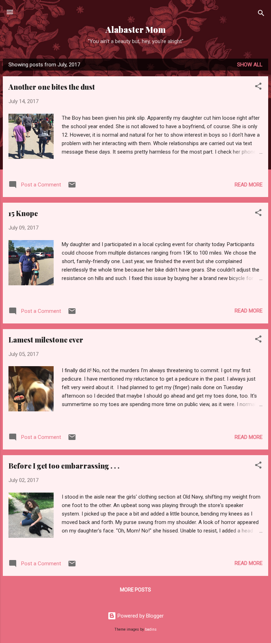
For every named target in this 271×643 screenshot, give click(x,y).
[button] (258, 87)
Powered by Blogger (140, 616)
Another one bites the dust (51, 86)
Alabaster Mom (136, 29)
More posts (135, 590)
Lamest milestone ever (45, 339)
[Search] (261, 14)
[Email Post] (72, 187)
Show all (250, 64)
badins (151, 629)
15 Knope (23, 213)
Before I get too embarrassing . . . (64, 465)
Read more (249, 184)
